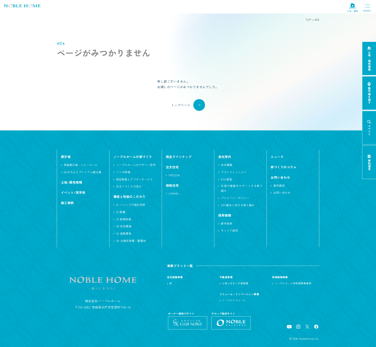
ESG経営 (226, 179)
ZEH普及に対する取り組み (237, 205)
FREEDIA (174, 175)
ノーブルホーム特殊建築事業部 (293, 283)
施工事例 (67, 202)
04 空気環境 (123, 226)
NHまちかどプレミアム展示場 (82, 172)
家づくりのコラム (283, 167)
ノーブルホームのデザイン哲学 (136, 165)
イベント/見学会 (73, 192)
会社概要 (226, 165)
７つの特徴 (123, 172)
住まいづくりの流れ (129, 186)
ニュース (277, 156)
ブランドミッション (233, 172)
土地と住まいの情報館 (235, 283)
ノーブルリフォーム (234, 300)
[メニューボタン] (367, 8)
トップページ (180, 105)
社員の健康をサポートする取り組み (242, 188)
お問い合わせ (281, 193)
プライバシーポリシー (235, 198)
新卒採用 (226, 223)
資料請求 (279, 185)
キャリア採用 (229, 230)
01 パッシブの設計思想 (130, 205)
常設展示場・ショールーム (81, 165)
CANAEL (174, 193)
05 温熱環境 (123, 233)
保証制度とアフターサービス (134, 179)
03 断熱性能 (123, 219)
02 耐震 (120, 212)
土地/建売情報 (71, 182)
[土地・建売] (352, 6)
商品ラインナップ (179, 156)
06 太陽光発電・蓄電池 (131, 241)
